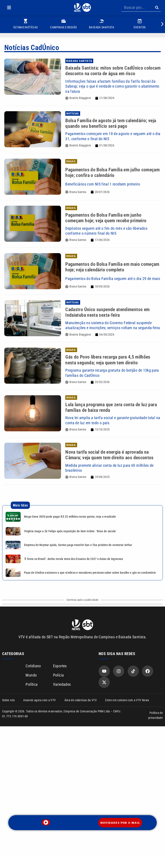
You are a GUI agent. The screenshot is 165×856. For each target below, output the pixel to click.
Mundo (31, 675)
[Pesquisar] (157, 7)
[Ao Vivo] (46, 823)
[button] (9, 7)
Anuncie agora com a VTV (39, 700)
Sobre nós (8, 700)
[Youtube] (104, 671)
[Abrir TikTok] (133, 671)
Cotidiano (33, 666)
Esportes (60, 666)
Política (32, 684)
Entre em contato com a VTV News (127, 700)
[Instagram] (118, 671)
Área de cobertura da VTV (80, 700)
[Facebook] (147, 671)
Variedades (62, 684)
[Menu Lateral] (9, 7)
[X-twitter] (104, 682)
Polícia (58, 675)
